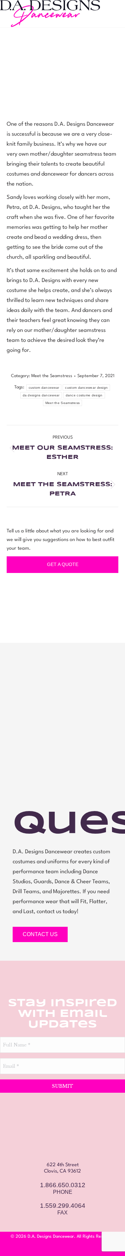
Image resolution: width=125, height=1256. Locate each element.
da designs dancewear (41, 395)
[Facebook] (51, 1247)
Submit (62, 1086)
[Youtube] (74, 1247)
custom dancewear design (86, 387)
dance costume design (84, 395)
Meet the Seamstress (51, 376)
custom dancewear (44, 387)
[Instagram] (63, 1247)
